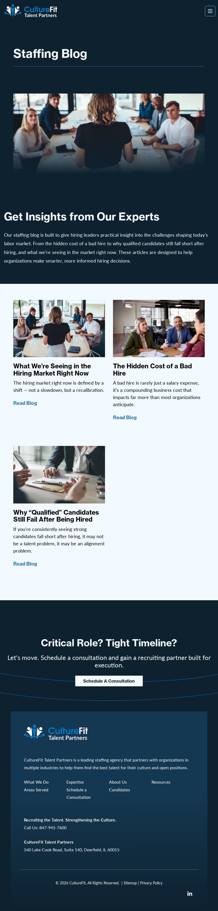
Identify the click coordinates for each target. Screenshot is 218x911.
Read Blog (25, 403)
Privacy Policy (151, 882)
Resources (161, 782)
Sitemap (130, 882)
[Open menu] (210, 11)
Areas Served (36, 789)
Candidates (119, 789)
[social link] (190, 893)
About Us (118, 782)
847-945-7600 (52, 827)
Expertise (75, 782)
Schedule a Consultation (109, 681)
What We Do (36, 782)
